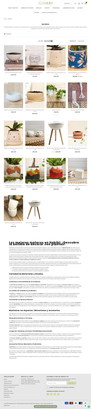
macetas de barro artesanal (48, 325)
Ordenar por (73, 41)
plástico (53, 304)
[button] (45, 41)
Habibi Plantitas (13, 358)
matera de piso (76, 263)
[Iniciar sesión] (79, 3)
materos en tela (54, 256)
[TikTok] (55, 394)
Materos (10, 18)
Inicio (5, 18)
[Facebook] (48, 394)
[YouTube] (58, 394)
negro (54, 115)
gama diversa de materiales (28, 277)
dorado (59, 115)
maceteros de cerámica (43, 287)
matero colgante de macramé (48, 263)
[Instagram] (51, 394)
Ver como (40, 41)
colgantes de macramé (34, 348)
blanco (56, 115)
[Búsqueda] (70, 3)
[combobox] (69, 3)
